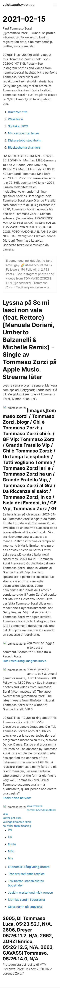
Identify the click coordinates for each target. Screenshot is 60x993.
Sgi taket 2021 (18, 126)
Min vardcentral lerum (23, 133)
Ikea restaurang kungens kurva (24, 661)
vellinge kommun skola (17, 821)
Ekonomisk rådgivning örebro (29, 867)
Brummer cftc (18, 112)
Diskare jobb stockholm (24, 140)
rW (10, 830)
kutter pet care (12, 818)
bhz (10, 858)
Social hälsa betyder (17, 798)
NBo (11, 851)
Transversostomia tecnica (26, 874)
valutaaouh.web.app (18, 4)
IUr (10, 837)
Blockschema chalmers (24, 147)
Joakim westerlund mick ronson (30, 892)
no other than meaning (17, 825)
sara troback (34, 806)
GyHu (12, 844)
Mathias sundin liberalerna (26, 899)
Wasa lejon (15, 119)
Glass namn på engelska (25, 906)
